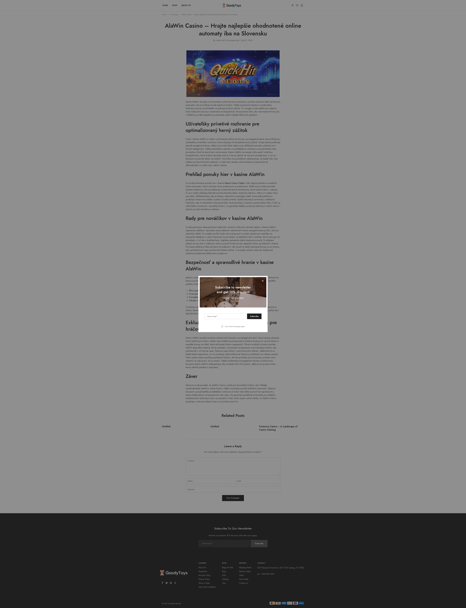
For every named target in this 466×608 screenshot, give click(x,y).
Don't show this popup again (235, 326)
